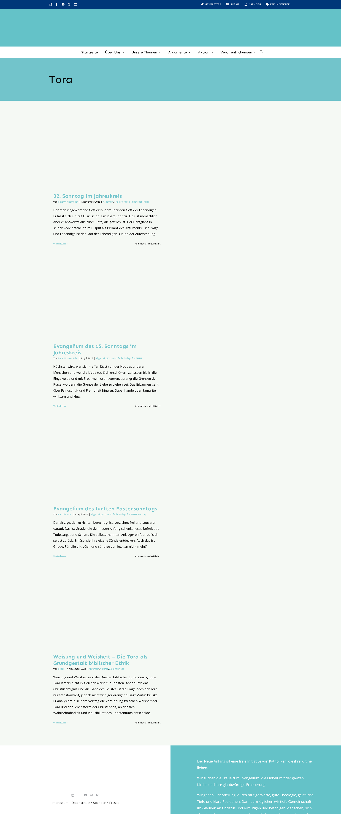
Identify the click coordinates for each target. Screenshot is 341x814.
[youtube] (63, 4)
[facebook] (56, 4)
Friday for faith (122, 201)
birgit (61, 668)
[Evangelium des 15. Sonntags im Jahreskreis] (107, 299)
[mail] (75, 4)
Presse (114, 803)
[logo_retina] (86, 765)
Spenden (100, 803)
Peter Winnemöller (68, 201)
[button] (261, 52)
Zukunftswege (116, 668)
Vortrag (142, 514)
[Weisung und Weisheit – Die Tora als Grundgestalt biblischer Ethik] (107, 611)
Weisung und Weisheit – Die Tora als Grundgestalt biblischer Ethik (100, 660)
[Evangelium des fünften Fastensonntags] (107, 462)
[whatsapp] (69, 4)
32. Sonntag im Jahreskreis (87, 196)
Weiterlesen (59, 243)
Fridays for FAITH (140, 201)
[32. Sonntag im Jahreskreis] (107, 149)
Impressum (60, 803)
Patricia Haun (65, 514)
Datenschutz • (82, 803)
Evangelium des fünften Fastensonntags (105, 508)
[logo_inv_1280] (170, 14)
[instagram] (50, 4)
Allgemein (108, 201)
